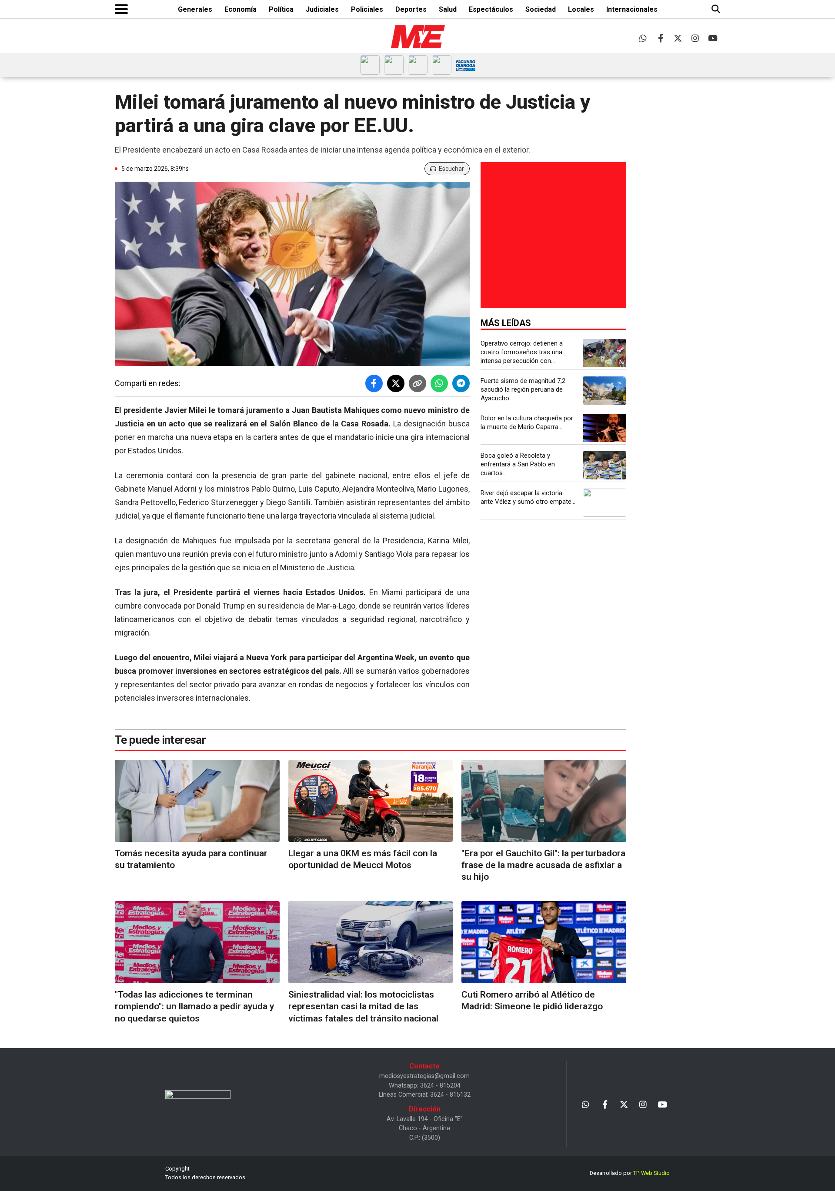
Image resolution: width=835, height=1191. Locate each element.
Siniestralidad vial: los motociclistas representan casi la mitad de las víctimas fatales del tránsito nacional (363, 1006)
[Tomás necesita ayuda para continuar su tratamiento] (197, 801)
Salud (448, 9)
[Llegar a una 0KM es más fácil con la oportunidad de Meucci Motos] (370, 801)
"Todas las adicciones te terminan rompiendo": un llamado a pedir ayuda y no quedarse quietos (194, 1006)
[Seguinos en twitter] (677, 38)
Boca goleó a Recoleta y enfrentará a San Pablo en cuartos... (518, 464)
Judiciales (322, 9)
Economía (240, 9)
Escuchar (451, 168)
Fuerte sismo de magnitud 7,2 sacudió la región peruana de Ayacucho (523, 389)
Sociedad (540, 9)
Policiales (367, 9)
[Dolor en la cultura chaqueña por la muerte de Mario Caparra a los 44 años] (604, 428)
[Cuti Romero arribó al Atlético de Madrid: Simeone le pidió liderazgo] (543, 942)
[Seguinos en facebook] (660, 38)
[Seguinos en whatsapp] (643, 38)
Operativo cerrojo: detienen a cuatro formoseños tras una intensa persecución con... (522, 352)
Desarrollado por (630, 1173)
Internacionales (632, 9)
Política (281, 9)
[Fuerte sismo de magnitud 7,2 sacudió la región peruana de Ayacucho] (604, 390)
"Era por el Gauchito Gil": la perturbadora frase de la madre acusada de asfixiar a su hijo (543, 865)
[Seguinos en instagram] (695, 38)
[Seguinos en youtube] (712, 38)
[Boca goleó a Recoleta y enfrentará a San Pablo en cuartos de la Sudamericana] (604, 465)
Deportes (411, 9)
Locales (581, 9)
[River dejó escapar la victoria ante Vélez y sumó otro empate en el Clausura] (604, 503)
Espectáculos (491, 9)
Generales (195, 9)
